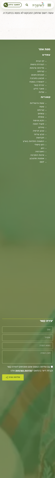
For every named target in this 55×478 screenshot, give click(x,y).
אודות (41, 92)
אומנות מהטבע (37, 159)
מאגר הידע (39, 89)
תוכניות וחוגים (37, 75)
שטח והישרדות (37, 103)
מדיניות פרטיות (37, 68)
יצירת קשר (39, 85)
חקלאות (40, 138)
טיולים (41, 128)
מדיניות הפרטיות (23, 371)
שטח (42, 107)
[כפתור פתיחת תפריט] (49, 5)
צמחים (41, 114)
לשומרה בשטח (36, 82)
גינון (42, 148)
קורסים (40, 71)
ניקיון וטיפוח (38, 121)
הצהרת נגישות (37, 65)
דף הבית (40, 61)
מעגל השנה (38, 124)
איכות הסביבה (37, 155)
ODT (42, 162)
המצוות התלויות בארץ (33, 141)
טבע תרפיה (38, 131)
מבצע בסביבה (37, 78)
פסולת (41, 117)
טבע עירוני (39, 134)
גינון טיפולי (39, 145)
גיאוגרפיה (39, 152)
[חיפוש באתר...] (27, 5)
